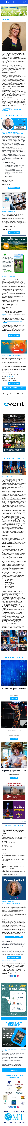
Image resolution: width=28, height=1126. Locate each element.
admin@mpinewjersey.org (14, 332)
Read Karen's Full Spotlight (14, 936)
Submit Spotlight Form (14, 957)
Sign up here (5, 314)
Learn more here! (10, 376)
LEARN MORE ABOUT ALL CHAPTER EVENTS (14, 388)
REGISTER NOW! (14, 187)
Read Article (14, 698)
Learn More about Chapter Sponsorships (14, 1069)
